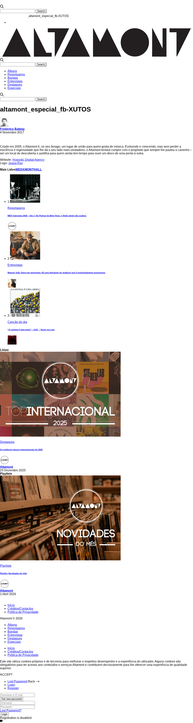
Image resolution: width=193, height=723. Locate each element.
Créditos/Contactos (20, 608)
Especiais (14, 88)
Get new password (12, 699)
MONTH (30, 169)
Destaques (15, 84)
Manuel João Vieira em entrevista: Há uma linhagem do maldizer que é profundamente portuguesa (56, 273)
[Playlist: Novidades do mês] (60, 559)
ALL (39, 169)
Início (11, 605)
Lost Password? (10, 710)
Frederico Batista (12, 129)
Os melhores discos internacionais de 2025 (21, 449)
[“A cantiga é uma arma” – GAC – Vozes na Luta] (25, 315)
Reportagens (16, 74)
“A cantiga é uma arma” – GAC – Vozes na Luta (31, 329)
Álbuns (12, 71)
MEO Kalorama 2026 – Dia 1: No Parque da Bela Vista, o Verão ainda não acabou (47, 216)
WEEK (20, 169)
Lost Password (17, 681)
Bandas (13, 77)
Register (13, 688)
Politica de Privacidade (23, 612)
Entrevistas (15, 81)
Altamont (6, 466)
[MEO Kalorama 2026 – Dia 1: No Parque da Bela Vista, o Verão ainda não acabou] (25, 201)
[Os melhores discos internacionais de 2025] (60, 435)
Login (11, 684)
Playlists (5, 565)
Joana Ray (15, 163)
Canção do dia (17, 322)
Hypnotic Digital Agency (28, 159)
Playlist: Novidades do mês (13, 573)
